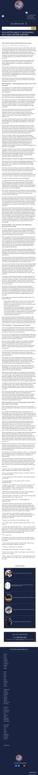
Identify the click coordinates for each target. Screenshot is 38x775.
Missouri (5, 695)
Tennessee (6, 726)
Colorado (5, 662)
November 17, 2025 (8, 580)
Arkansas (5, 658)
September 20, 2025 (8, 616)
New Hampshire (7, 702)
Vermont (5, 731)
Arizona (5, 657)
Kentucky (5, 681)
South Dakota (6, 724)
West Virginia (6, 735)
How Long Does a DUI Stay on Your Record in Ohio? (22, 573)
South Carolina (6, 721)
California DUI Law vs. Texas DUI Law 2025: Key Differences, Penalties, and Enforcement (22, 585)
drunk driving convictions (25, 161)
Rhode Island (6, 719)
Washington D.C (7, 745)
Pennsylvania (6, 718)
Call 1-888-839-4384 (17, 24)
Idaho (5, 673)
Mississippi (6, 694)
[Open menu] (3, 16)
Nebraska (5, 698)
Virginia (5, 732)
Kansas (5, 679)
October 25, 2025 (8, 592)
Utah (5, 729)
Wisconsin (6, 737)
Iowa (5, 678)
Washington (6, 734)
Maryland (5, 686)
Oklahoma (6, 714)
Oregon (5, 716)
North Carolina (6, 710)
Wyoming (5, 738)
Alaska (5, 655)
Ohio (5, 713)
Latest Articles (19, 566)
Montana (5, 697)
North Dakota (6, 711)
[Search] (33, 28)
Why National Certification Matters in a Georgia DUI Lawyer (24, 597)
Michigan (5, 691)
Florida (5, 666)
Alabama (5, 654)
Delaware (5, 665)
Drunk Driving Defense (20, 763)
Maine (5, 684)
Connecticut (6, 663)
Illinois (5, 674)
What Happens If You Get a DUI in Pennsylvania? (22, 621)
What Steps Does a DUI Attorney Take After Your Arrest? (23, 609)
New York (5, 708)
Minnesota (6, 692)
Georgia (5, 668)
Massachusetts (7, 689)
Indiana (5, 676)
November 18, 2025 (8, 568)
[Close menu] (27, 12)
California (5, 660)
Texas (5, 727)
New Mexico (6, 707)
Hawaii (5, 671)
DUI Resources (3, 38)
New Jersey (6, 703)
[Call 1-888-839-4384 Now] (26, 23)
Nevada (5, 700)
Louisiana (5, 682)
